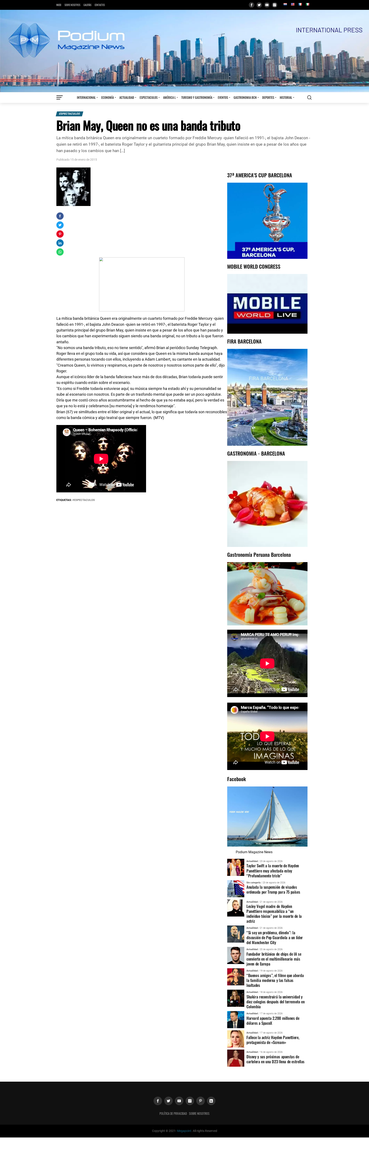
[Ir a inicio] (184, 51)
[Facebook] (251, 5)
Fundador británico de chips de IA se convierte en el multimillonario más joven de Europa (273, 959)
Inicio (58, 5)
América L (169, 97)
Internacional (86, 97)
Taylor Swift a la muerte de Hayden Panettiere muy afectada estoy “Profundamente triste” (272, 870)
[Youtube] (267, 5)
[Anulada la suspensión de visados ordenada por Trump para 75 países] (235, 888)
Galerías (87, 5)
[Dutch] (285, 4)
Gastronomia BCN (245, 97)
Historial (286, 97)
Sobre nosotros (72, 5)
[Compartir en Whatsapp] (60, 252)
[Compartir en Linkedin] (60, 243)
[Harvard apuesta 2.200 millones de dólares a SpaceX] (235, 1019)
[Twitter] (259, 5)
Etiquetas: (64, 500)
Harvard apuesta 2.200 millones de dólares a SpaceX (272, 1020)
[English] (292, 4)
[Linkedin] (211, 1101)
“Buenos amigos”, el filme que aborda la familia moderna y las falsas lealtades (275, 980)
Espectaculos (149, 97)
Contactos (100, 5)
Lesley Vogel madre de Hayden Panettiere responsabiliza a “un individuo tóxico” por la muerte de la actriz (274, 913)
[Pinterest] (200, 1101)
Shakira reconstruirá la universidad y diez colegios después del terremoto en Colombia (275, 1002)
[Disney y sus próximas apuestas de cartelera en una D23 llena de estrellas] (235, 1058)
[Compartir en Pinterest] (60, 234)
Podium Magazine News (254, 852)
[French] (300, 4)
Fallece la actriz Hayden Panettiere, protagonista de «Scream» (272, 1039)
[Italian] (307, 4)
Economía (107, 97)
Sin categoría (253, 882)
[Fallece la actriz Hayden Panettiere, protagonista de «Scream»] (235, 1039)
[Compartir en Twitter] (60, 225)
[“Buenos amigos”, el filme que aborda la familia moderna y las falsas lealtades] (235, 977)
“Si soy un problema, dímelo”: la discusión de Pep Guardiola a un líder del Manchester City (274, 937)
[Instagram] (274, 5)
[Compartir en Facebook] (60, 216)
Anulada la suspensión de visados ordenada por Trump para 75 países (273, 889)
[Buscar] (309, 97)
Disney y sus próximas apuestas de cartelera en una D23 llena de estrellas (275, 1059)
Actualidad (126, 97)
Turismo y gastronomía (196, 97)
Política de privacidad (173, 1113)
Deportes (268, 97)
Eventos (223, 97)
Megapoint (184, 1131)
